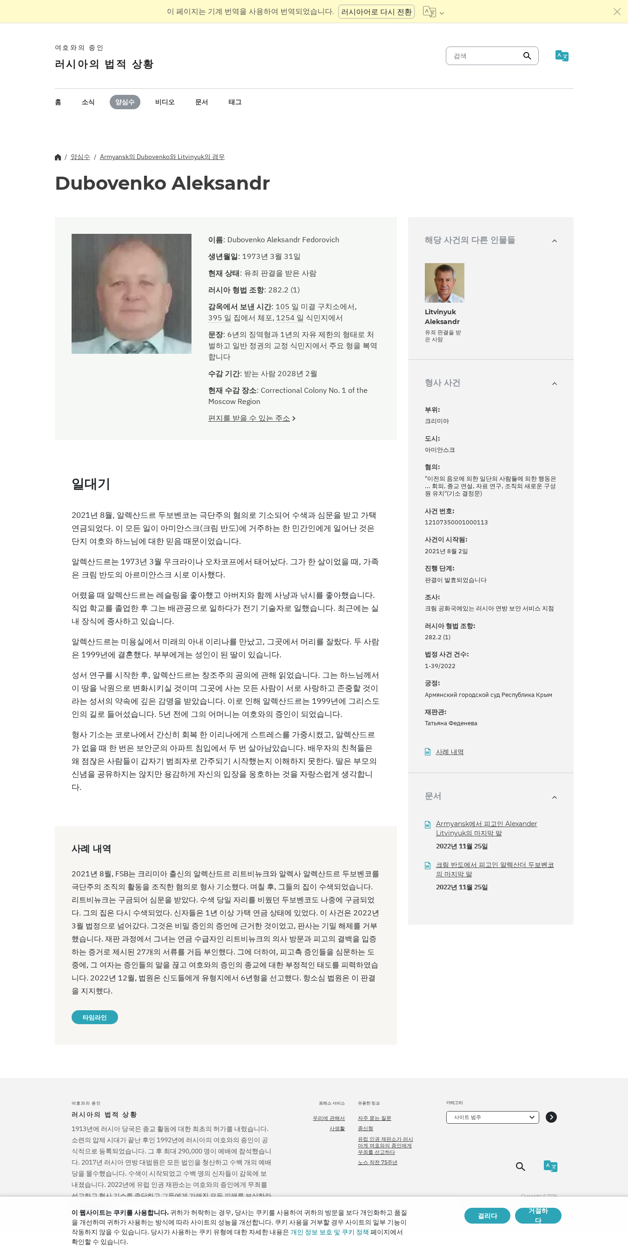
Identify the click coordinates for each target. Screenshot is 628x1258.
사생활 (337, 1128)
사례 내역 (450, 752)
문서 (201, 102)
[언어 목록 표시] (433, 11)
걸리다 (487, 1216)
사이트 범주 (467, 1117)
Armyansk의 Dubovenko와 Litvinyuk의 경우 (162, 156)
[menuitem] (58, 102)
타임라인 (95, 1017)
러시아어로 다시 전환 (376, 11)
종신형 (365, 1128)
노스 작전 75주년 (377, 1162)
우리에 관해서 (329, 1118)
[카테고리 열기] (551, 1117)
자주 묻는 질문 (374, 1118)
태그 (235, 102)
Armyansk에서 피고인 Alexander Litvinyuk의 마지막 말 (486, 828)
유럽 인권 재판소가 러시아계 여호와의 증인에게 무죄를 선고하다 (385, 1146)
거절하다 (538, 1216)
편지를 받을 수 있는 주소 (249, 418)
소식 (88, 102)
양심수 (125, 102)
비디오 (165, 102)
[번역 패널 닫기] (617, 12)
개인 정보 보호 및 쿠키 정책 (330, 1232)
